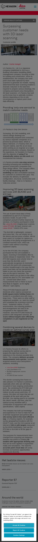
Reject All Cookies (19, 530)
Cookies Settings (19, 535)
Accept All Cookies (19, 525)
